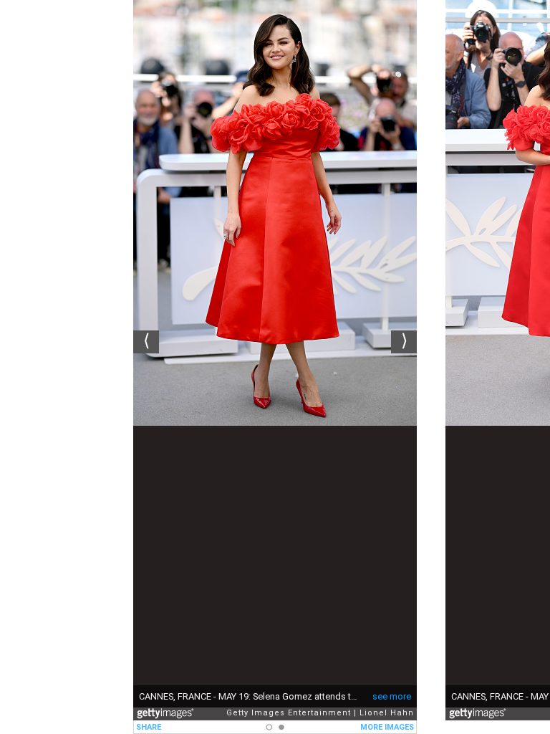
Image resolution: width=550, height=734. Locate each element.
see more (391, 696)
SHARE (148, 727)
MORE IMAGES (387, 727)
